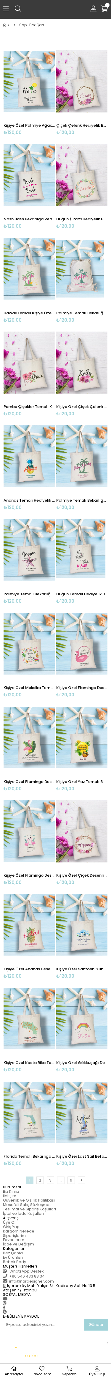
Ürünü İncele (39, 89)
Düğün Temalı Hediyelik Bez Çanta (82, 594)
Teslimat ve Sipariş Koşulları (29, 1209)
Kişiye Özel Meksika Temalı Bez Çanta (29, 687)
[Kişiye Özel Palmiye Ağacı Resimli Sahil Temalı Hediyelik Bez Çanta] (29, 81)
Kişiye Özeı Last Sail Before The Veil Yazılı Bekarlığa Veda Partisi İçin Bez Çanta (82, 1156)
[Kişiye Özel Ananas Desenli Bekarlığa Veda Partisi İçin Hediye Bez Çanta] (29, 925)
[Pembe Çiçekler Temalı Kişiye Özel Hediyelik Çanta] (29, 362)
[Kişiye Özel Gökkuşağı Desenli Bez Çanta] (82, 1018)
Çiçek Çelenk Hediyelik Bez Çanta (82, 125)
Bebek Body (14, 1262)
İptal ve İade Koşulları (23, 1213)
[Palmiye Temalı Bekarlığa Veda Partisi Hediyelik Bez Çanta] (82, 268)
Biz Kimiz (11, 1191)
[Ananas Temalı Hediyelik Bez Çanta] (29, 456)
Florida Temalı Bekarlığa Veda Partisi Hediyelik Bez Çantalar (29, 1156)
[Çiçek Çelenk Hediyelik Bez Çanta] (82, 81)
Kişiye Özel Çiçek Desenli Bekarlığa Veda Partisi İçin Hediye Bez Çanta (82, 875)
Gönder (96, 1324)
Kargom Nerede (18, 1231)
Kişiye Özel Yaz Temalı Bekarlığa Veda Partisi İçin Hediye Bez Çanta (82, 781)
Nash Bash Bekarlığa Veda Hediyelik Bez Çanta (29, 219)
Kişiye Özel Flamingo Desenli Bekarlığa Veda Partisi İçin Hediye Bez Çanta (82, 687)
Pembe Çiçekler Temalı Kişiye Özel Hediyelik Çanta (29, 406)
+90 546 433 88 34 (27, 1276)
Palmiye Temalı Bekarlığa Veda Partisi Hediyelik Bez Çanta (82, 313)
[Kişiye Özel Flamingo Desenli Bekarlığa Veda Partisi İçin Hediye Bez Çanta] (82, 643)
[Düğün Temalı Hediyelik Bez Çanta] (82, 550)
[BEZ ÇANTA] (14, 25)
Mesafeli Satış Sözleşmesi (27, 1204)
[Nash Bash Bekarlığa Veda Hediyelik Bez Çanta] (29, 175)
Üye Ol (9, 1222)
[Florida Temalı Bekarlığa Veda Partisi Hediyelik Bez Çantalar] (29, 1112)
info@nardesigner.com (31, 1281)
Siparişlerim (14, 1235)
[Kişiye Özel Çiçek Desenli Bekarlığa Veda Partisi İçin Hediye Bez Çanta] (82, 831)
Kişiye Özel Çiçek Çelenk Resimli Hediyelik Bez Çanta (82, 406)
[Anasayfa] (8, 25)
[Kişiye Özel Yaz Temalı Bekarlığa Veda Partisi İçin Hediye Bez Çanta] (82, 737)
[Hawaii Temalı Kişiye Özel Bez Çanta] (29, 268)
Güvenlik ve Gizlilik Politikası (29, 1200)
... (60, 1180)
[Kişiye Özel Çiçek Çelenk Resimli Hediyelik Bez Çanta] (82, 362)
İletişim (9, 1196)
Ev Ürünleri (13, 1257)
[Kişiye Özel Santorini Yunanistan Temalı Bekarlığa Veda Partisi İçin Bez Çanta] (82, 925)
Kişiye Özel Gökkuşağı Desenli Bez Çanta (82, 1062)
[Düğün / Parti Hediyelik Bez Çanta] (82, 175)
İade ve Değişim (18, 1244)
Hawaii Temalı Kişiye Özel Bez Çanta (29, 313)
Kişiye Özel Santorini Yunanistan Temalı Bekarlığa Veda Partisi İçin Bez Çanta (82, 969)
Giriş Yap (11, 1227)
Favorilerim (13, 1239)
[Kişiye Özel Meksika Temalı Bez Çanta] (29, 643)
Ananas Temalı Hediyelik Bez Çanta (29, 500)
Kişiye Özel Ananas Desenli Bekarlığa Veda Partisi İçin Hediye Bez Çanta (29, 969)
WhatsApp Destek (26, 1271)
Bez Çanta (13, 1253)
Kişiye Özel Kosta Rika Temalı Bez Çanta (29, 1062)
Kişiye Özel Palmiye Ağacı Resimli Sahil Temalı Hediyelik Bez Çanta (29, 125)
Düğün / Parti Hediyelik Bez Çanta (82, 219)
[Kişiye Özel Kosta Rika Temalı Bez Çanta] (29, 1018)
